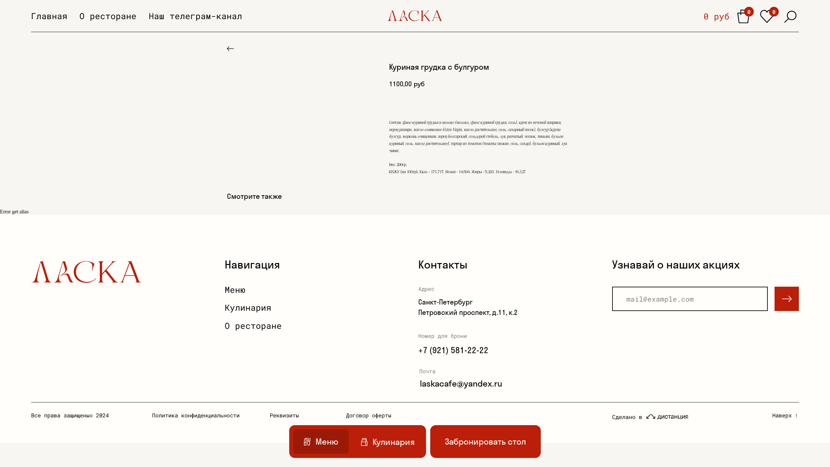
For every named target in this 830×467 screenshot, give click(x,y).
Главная (49, 15)
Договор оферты (368, 415)
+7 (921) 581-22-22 (453, 350)
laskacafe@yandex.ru (461, 383)
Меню (235, 289)
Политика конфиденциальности (196, 415)
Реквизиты (284, 415)
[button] (485, 441)
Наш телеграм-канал (195, 15)
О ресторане (107, 15)
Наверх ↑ (785, 415)
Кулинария (248, 307)
